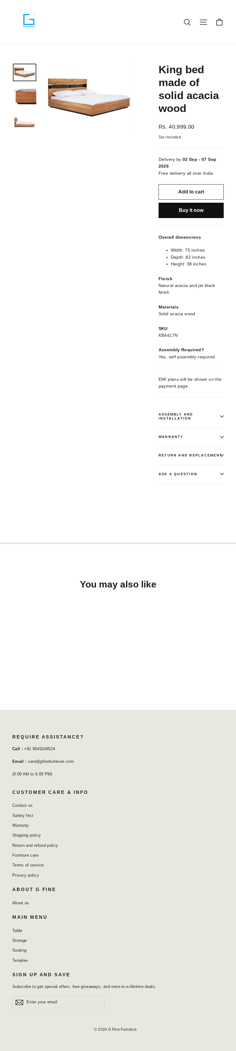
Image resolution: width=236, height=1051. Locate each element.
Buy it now (191, 210)
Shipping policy (26, 835)
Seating (19, 950)
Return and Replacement (190, 455)
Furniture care (25, 855)
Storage (19, 940)
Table (17, 930)
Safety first (22, 815)
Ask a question (178, 474)
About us (20, 903)
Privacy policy (25, 875)
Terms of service (28, 865)
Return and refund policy (35, 845)
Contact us (22, 805)
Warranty (171, 437)
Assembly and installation (176, 416)
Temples (20, 960)
